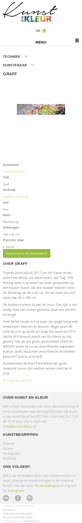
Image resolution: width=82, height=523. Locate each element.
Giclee (8, 448)
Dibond (8, 443)
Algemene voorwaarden (17, 513)
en (38, 30)
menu (40, 42)
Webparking (31, 521)
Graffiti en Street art (16, 197)
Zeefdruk (10, 458)
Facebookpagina (47, 485)
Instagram (16, 490)
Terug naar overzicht (18, 380)
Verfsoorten (11, 453)
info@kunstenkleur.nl (19, 426)
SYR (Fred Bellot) (13, 172)
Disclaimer (9, 509)
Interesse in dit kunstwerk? (27, 253)
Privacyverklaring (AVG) (17, 517)
